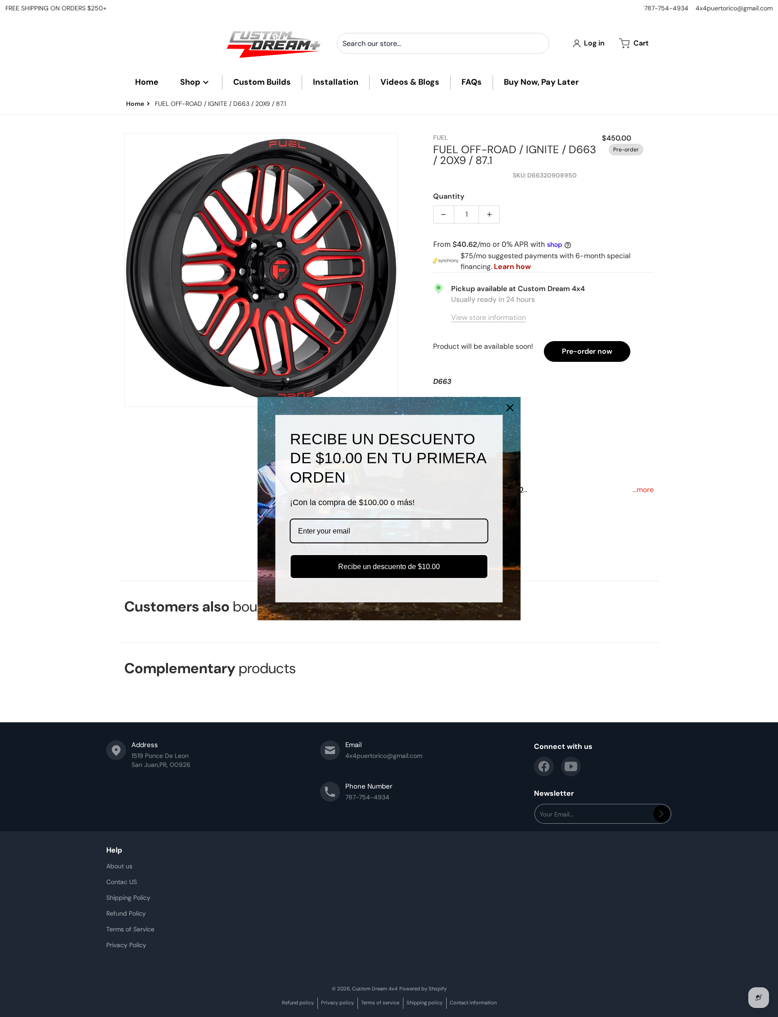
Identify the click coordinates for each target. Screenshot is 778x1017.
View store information (488, 317)
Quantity (448, 196)
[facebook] (544, 766)
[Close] (510, 407)
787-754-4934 (666, 8)
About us (119, 866)
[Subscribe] (661, 813)
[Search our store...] (538, 43)
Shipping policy (425, 1002)
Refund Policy (126, 913)
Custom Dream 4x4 (375, 988)
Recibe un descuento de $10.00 (389, 566)
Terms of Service (130, 929)
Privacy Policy (126, 945)
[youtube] (571, 766)
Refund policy (298, 1002)
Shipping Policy (128, 898)
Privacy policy (337, 1002)
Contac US (121, 882)
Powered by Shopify (423, 988)
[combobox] (443, 43)
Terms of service (380, 1002)
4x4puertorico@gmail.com (734, 8)
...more (643, 489)
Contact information (473, 1002)
